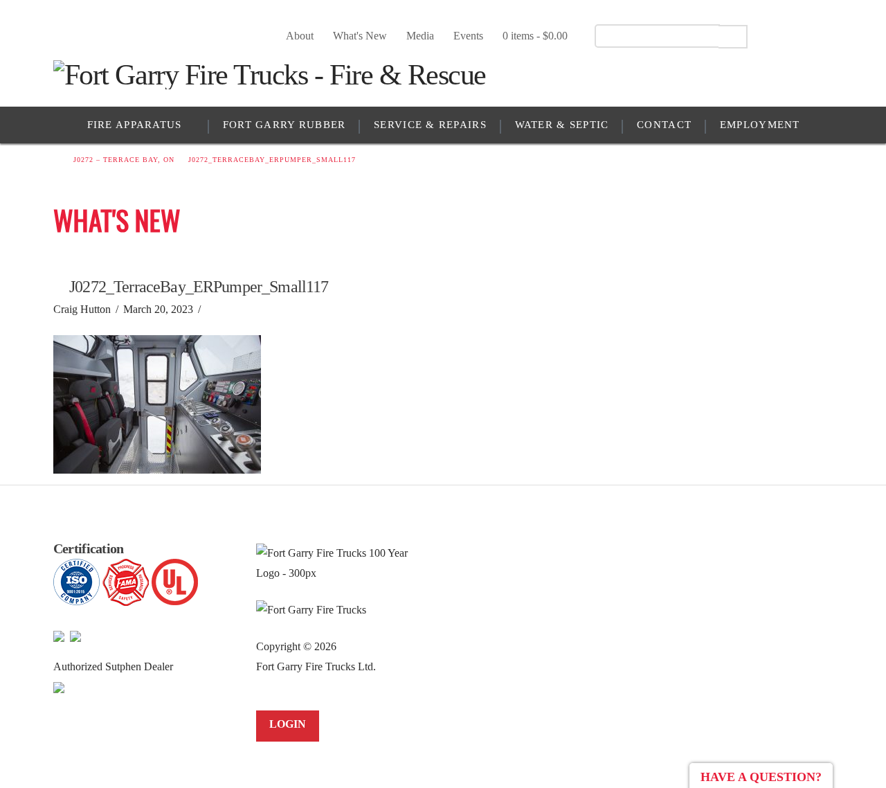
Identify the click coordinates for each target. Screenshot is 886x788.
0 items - (535, 36)
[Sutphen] (58, 686)
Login (287, 724)
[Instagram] (824, 35)
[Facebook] (775, 35)
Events (468, 36)
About (300, 36)
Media (420, 36)
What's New (360, 36)
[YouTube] (799, 35)
